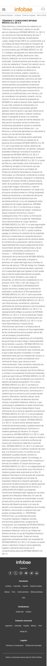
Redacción (20, 612)
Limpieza (16, 15)
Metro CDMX (40, 15)
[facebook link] (10, 573)
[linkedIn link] (37, 573)
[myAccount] (43, 9)
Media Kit (23, 631)
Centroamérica (23, 592)
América (8, 586)
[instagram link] (21, 573)
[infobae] (23, 9)
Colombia (16, 586)
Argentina (8, 626)
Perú (13, 592)
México (7, 592)
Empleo (28, 612)
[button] (3, 9)
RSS (23, 598)
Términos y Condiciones (14, 645)
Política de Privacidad (33, 645)
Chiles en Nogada (27, 15)
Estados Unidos (36, 586)
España (25, 586)
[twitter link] (15, 573)
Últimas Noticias (36, 592)
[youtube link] (26, 573)
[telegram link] (31, 573)
